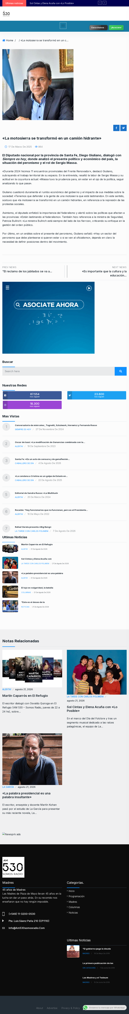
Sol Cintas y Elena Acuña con (36, 559)
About (39, 1008)
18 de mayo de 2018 (102, 953)
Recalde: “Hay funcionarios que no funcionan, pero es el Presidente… (51, 510)
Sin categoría (89, 968)
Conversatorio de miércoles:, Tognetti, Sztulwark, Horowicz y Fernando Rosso (56, 425)
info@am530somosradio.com (27, 928)
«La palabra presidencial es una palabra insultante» (61, 3)
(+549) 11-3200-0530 (22, 913)
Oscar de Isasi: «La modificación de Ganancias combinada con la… (50, 442)
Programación (76, 896)
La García (8, 787)
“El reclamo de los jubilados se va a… (27, 269)
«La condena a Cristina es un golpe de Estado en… (41, 476)
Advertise (52, 1008)
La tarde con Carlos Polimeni (31, 531)
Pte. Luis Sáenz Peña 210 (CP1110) (29, 920)
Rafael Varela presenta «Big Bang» (33, 527)
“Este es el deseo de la (33, 602)
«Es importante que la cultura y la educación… (104, 271)
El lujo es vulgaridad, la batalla (37, 587)
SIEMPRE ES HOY (23, 429)
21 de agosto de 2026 (39, 549)
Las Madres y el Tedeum (95, 977)
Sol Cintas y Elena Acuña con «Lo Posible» (92, 709)
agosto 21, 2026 (24, 689)
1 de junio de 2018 (107, 968)
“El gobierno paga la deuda (97, 948)
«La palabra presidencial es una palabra (42, 573)
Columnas (26, 592)
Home (9, 40)
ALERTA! (19, 446)
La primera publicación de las (98, 963)
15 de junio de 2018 (102, 982)
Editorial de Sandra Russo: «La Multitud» (36, 493)
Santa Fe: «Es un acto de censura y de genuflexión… (42, 459)
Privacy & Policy (70, 1008)
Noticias (25, 607)
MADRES (86, 953)
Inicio (72, 891)
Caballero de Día (24, 463)
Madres (73, 901)
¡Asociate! (116, 27)
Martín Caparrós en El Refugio (37, 544)
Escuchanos (97, 27)
